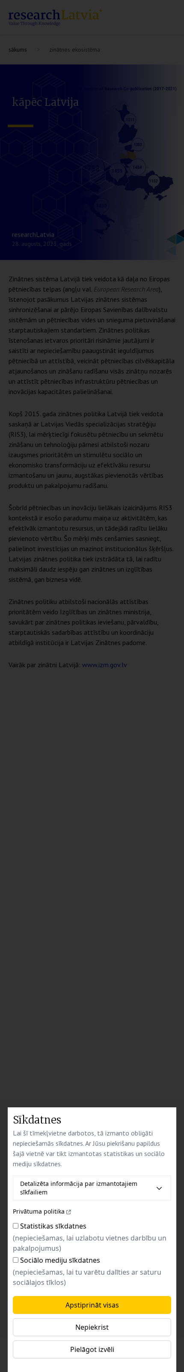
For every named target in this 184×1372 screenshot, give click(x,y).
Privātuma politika (39, 1211)
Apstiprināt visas (92, 1305)
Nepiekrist (92, 1327)
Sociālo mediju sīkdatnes (60, 1260)
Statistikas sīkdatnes (53, 1226)
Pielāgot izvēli (92, 1349)
